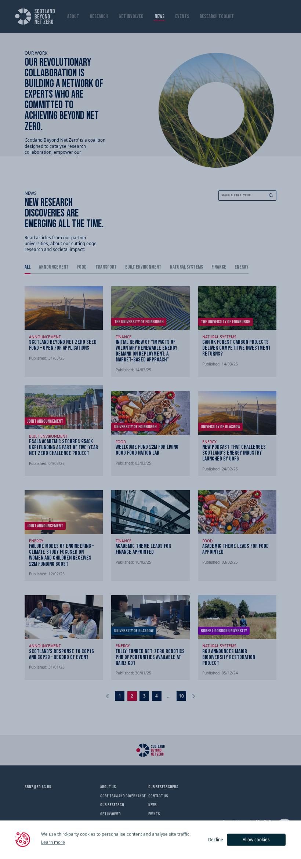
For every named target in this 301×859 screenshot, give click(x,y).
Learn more (53, 842)
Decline (215, 839)
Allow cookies (256, 839)
